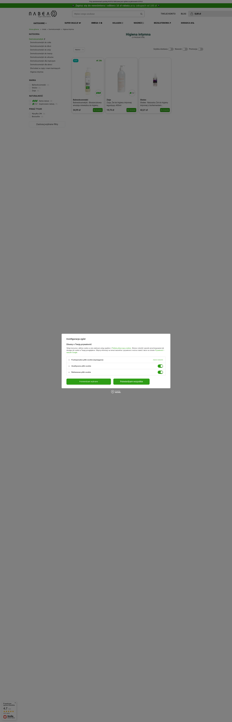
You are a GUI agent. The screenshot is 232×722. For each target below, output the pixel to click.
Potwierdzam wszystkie (131, 381)
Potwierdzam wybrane (88, 382)
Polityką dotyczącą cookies (121, 348)
